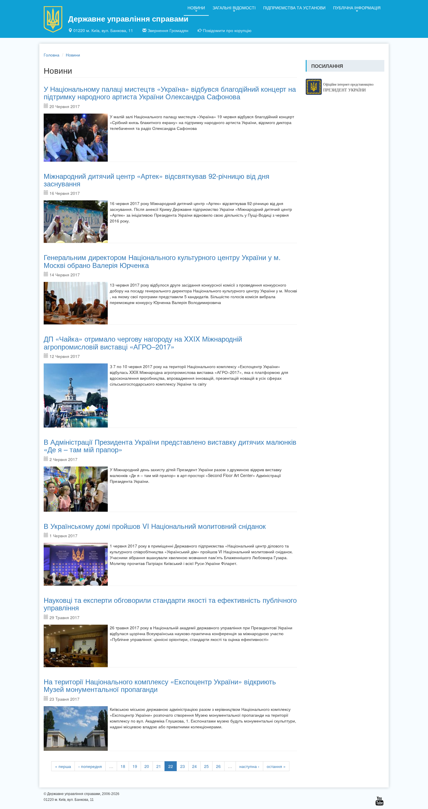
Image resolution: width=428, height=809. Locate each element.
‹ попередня (90, 766)
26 (218, 766)
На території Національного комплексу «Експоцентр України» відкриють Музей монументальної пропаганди (160, 685)
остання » (276, 766)
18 (123, 766)
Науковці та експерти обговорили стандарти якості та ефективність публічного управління (170, 603)
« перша (63, 766)
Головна (51, 55)
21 (158, 766)
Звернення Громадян (168, 30)
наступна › (249, 766)
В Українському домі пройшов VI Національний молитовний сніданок (155, 526)
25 (206, 766)
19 (134, 766)
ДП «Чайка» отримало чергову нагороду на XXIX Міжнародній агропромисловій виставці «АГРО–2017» (143, 342)
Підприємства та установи (294, 7)
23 (182, 766)
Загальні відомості (234, 7)
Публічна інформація (357, 7)
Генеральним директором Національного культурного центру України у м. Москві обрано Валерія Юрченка (162, 261)
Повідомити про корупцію (227, 30)
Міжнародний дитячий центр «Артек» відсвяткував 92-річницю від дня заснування (156, 179)
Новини (196, 7)
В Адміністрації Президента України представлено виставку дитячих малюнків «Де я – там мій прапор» (170, 445)
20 (146, 766)
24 (194, 766)
